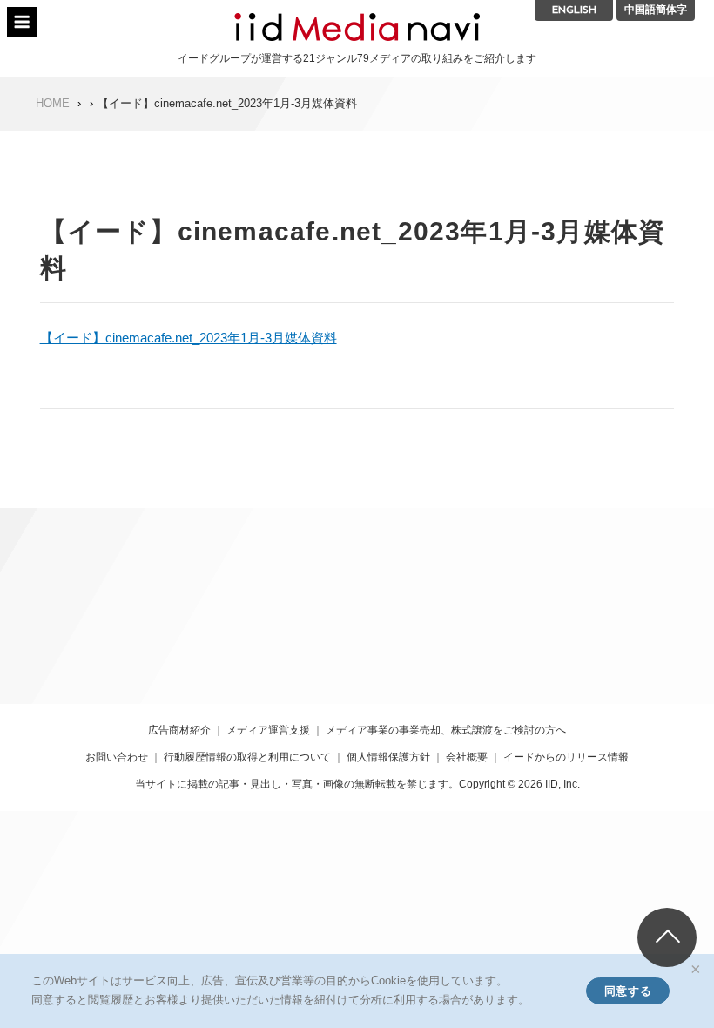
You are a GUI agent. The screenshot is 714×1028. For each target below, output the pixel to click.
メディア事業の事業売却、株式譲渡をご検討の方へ (446, 730)
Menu (22, 22)
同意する (627, 991)
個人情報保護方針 (388, 757)
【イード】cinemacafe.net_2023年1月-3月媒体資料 (188, 337)
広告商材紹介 (179, 730)
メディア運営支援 (268, 730)
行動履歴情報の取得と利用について (247, 757)
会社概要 (467, 757)
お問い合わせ (116, 757)
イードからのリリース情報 (566, 757)
